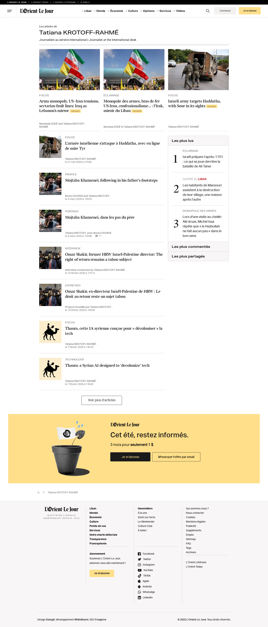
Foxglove (100, 619)
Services (95, 530)
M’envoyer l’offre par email (176, 457)
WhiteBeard (81, 619)
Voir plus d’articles (101, 400)
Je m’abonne (130, 457)
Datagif (50, 619)
